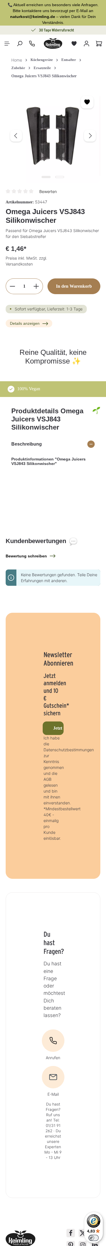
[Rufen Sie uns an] (32, 43)
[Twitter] (83, 1233)
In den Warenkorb (74, 286)
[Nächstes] (90, 136)
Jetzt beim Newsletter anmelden (58, 728)
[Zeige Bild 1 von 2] (46, 177)
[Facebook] (70, 1233)
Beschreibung (26, 444)
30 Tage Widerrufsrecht (35, 30)
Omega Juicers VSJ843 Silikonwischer (44, 76)
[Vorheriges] (16, 136)
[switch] (93, 1238)
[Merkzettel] (74, 43)
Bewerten (48, 191)
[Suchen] (19, 43)
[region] (53, 136)
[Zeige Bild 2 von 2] (59, 177)
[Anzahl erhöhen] (36, 286)
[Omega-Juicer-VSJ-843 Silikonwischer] (53, 136)
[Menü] (7, 43)
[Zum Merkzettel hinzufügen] (87, 102)
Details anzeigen (25, 323)
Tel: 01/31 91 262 (53, 1125)
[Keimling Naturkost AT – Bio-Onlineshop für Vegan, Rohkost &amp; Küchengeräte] (53, 43)
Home (16, 60)
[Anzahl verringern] (12, 286)
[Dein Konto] (86, 43)
